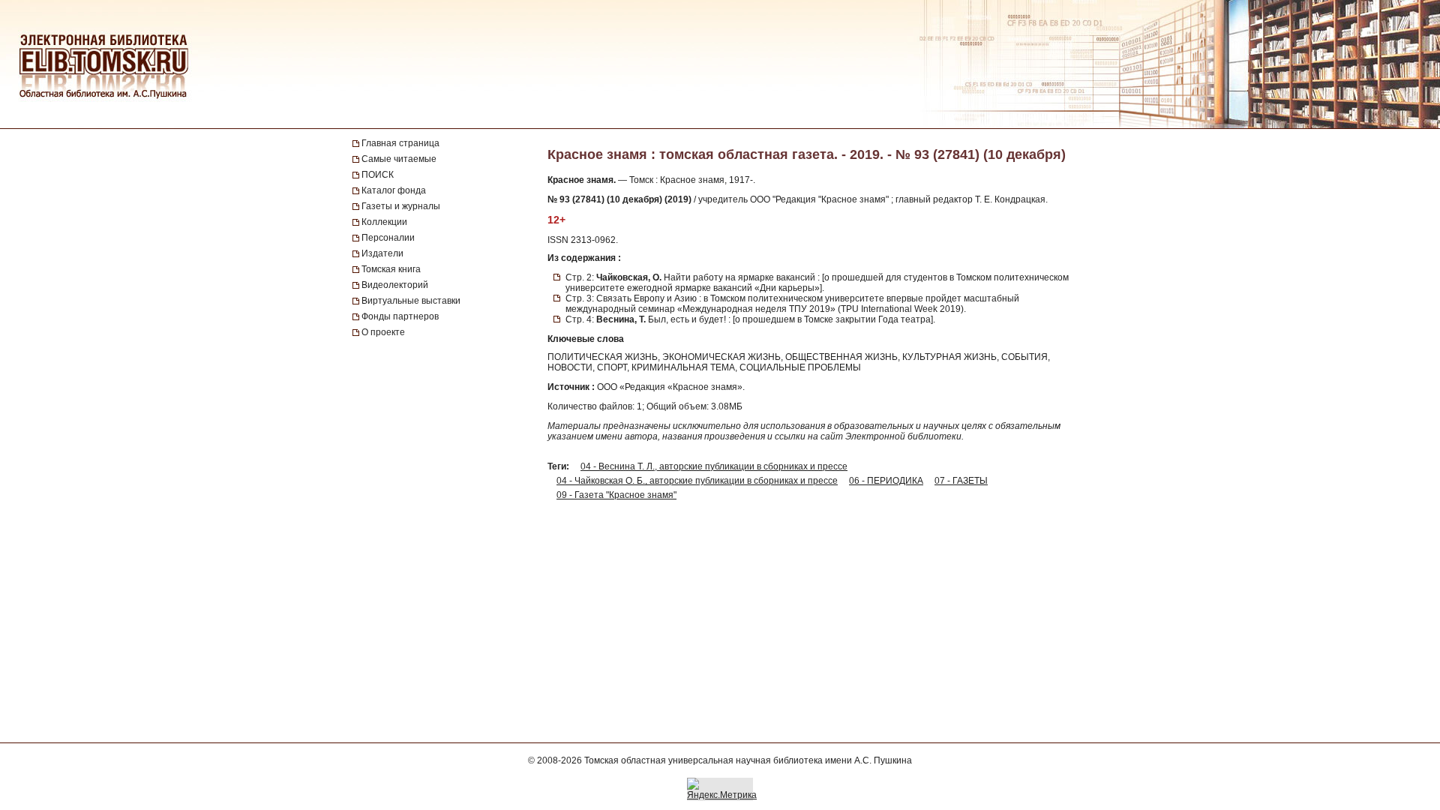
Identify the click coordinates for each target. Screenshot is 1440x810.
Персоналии (388, 237)
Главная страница (401, 143)
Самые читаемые (399, 159)
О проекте (383, 332)
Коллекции (384, 222)
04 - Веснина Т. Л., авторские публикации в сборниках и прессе (714, 466)
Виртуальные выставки (411, 301)
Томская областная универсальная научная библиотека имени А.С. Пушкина (748, 760)
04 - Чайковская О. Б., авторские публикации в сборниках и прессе (697, 481)
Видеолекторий (395, 285)
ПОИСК (378, 175)
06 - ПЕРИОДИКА (886, 481)
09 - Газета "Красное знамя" (616, 495)
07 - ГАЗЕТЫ (961, 481)
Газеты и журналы (401, 206)
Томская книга (391, 269)
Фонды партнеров (400, 316)
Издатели (383, 253)
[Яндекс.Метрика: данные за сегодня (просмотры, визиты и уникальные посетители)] (722, 789)
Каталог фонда (394, 190)
